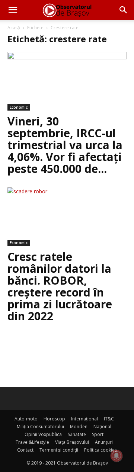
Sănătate (77, 434)
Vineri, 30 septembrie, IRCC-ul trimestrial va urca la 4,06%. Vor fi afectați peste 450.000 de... (64, 145)
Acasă (13, 27)
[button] (13, 10)
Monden (78, 426)
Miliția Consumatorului (40, 426)
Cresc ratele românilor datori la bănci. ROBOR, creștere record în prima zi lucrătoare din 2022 (59, 286)
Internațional (84, 419)
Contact (25, 450)
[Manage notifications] (116, 456)
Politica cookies (100, 450)
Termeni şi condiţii (58, 450)
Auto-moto (26, 419)
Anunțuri (104, 442)
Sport (97, 434)
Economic (19, 107)
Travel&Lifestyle (32, 442)
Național (102, 426)
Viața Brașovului (72, 442)
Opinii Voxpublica (43, 434)
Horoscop (54, 419)
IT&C (109, 419)
